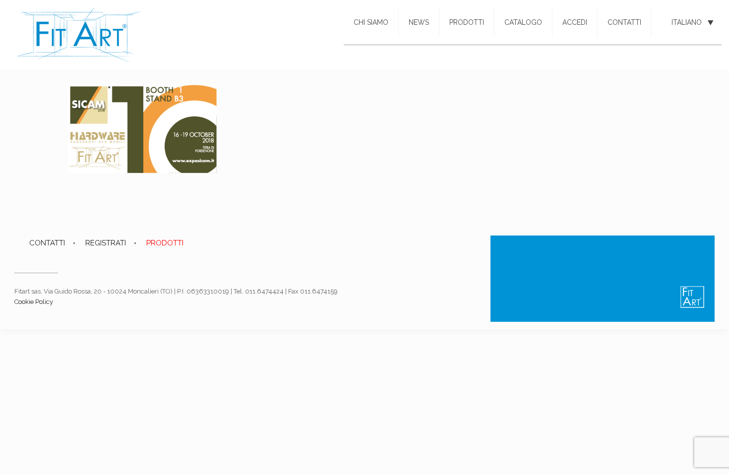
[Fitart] (79, 34)
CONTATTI (47, 242)
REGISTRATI (105, 242)
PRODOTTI (164, 242)
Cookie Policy (33, 301)
